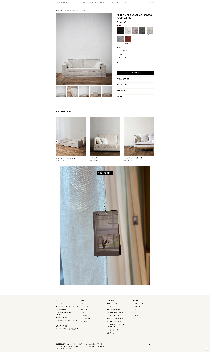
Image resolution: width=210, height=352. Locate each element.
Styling (83, 2)
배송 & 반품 (120, 97)
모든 (62, 10)
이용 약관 (84, 322)
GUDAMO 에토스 (137, 306)
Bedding (102, 2)
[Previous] (56, 141)
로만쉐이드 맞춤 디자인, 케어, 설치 (117, 312)
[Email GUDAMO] (149, 344)
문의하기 (84, 309)
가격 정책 (59, 303)
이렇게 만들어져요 (122, 85)
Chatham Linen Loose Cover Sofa (134, 158)
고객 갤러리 (110, 306)
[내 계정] (146, 2)
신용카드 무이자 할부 (62, 326)
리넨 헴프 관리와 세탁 (113, 315)
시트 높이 (120, 54)
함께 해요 (135, 315)
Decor (111, 2)
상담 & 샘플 (85, 306)
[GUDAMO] (61, 2)
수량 (118, 62)
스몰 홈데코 (110, 333)
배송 (82, 312)
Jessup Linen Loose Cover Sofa (65, 158)
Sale (118, 2)
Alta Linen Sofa (94, 158)
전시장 (134, 312)
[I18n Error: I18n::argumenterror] (61, 91)
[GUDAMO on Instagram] (152, 344)
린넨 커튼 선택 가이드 (113, 309)
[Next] (153, 141)
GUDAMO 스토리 (137, 303)
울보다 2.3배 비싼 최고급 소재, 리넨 (67, 306)
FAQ (82, 303)
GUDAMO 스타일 (112, 303)
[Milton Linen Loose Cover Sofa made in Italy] (84, 49)
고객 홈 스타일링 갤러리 (105, 173)
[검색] (142, 2)
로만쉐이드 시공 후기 (62, 317)
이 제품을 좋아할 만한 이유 (124, 79)
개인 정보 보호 (85, 318)
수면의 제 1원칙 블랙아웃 (114, 322)
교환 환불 (84, 315)
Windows (93, 2)
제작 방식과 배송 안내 (62, 309)
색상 (118, 25)
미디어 (134, 309)
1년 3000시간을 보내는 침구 (116, 318)
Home (57, 10)
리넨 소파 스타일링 (112, 330)
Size (118, 47)
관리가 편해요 (121, 91)
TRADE (126, 2)
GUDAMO (64, 344)
